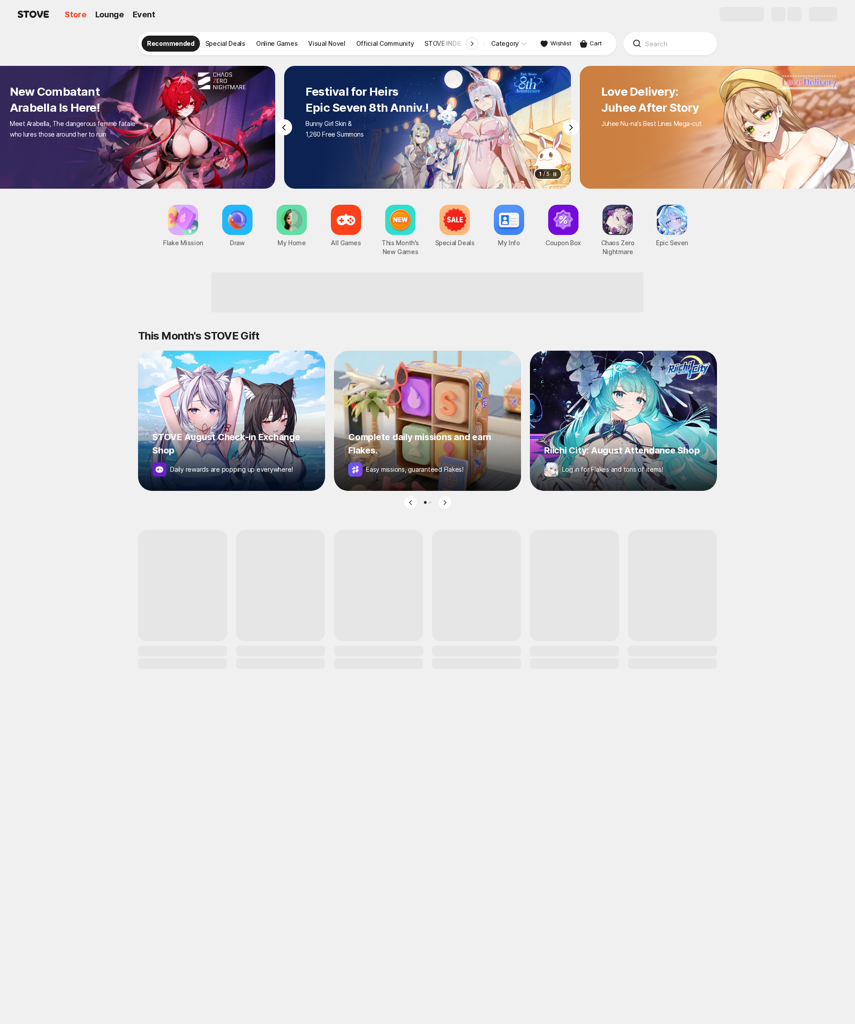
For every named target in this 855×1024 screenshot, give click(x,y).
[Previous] (284, 127)
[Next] (571, 127)
